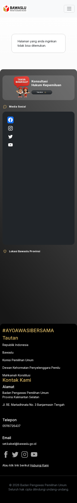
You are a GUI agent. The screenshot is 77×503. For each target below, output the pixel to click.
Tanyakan (40, 92)
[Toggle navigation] (69, 8)
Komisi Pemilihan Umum (17, 360)
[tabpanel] (43, 178)
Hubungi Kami (39, 465)
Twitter (15, 454)
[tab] (10, 120)
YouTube (34, 454)
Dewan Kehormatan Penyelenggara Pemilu (31, 367)
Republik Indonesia (15, 345)
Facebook (5, 454)
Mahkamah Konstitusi (16, 375)
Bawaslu (8, 352)
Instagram (24, 454)
